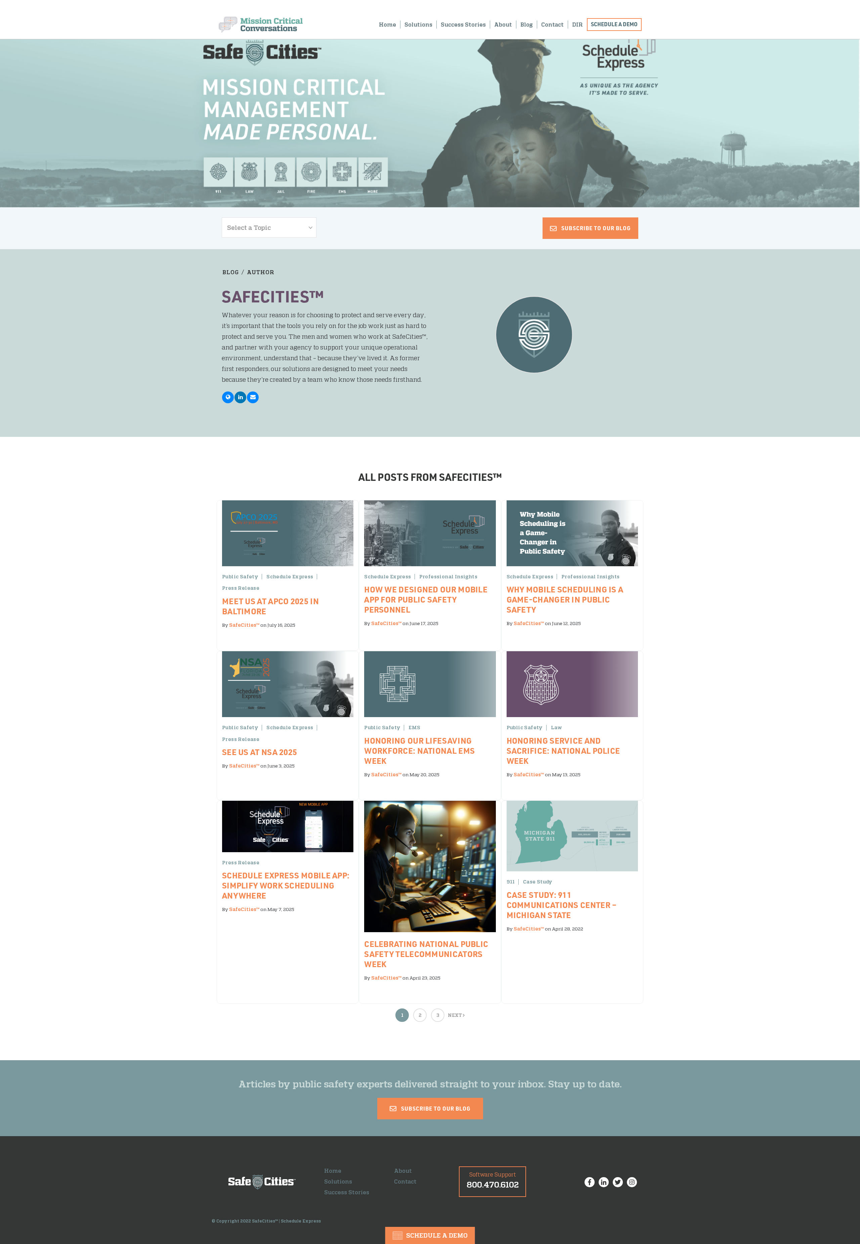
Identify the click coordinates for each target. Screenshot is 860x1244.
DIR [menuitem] (577, 24)
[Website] (228, 397)
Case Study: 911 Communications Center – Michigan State (562, 904)
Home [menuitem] (387, 24)
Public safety (240, 576)
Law (556, 727)
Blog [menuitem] (526, 24)
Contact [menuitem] (552, 24)
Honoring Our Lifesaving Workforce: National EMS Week (419, 750)
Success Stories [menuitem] (463, 24)
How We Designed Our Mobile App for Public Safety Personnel (425, 599)
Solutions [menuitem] (418, 24)
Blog (230, 272)
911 (511, 881)
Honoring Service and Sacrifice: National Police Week (563, 750)
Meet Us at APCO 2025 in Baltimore (270, 606)
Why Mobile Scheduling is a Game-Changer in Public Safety (565, 599)
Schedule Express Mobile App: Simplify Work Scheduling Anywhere (285, 885)
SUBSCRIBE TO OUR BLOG (595, 228)
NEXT (455, 1015)
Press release (240, 588)
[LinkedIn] (240, 397)
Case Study (538, 881)
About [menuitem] (503, 24)
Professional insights (448, 576)
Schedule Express (289, 576)
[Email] (253, 397)
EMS (414, 727)
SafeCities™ (244, 625)
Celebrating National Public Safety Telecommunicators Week (426, 954)
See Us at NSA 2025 (259, 752)
